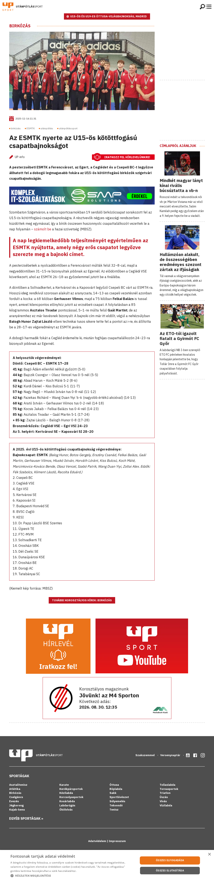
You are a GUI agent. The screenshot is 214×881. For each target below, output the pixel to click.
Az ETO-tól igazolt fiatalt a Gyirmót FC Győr (179, 338)
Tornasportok (169, 789)
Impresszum (117, 841)
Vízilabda (166, 805)
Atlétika (14, 789)
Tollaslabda (167, 785)
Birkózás (20, 25)
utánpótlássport (68, 128)
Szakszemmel (145, 755)
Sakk (113, 793)
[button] (72, 875)
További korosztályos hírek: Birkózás (82, 600)
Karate (64, 785)
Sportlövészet (119, 797)
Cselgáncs (16, 797)
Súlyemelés (117, 801)
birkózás (16, 128)
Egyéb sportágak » (26, 818)
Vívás (163, 801)
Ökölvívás (66, 809)
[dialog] (107, 865)
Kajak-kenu (17, 809)
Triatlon (165, 793)
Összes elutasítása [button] (170, 870)
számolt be (42, 229)
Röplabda (116, 789)
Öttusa (114, 785)
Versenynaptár (170, 755)
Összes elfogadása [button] (170, 860)
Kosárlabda (67, 801)
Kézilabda (66, 793)
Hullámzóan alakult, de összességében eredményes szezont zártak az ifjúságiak (180, 262)
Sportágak (19, 776)
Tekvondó (116, 805)
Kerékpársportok (71, 789)
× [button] (209, 854)
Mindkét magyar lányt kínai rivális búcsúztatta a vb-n (181, 185)
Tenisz (114, 809)
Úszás (164, 797)
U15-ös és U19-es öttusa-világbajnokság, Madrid (108, 16)
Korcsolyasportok (71, 797)
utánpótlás (47, 128)
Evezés (14, 801)
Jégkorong (16, 805)
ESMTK (31, 128)
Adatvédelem (97, 841)
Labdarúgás (67, 805)
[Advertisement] (187, 49)
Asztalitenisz (18, 785)
